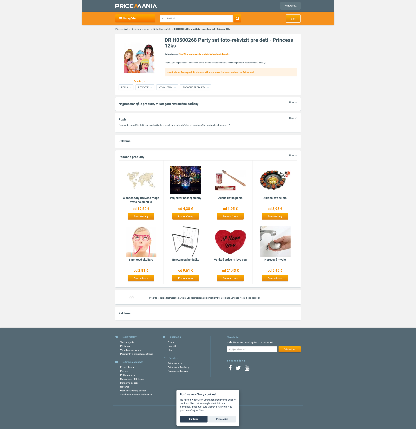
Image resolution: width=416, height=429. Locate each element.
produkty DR (214, 297)
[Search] (237, 18)
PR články (125, 346)
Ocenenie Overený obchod (133, 390)
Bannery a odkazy (129, 383)
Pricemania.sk (122, 29)
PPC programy (127, 375)
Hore (291, 102)
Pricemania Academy (178, 367)
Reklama (124, 386)
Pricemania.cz (175, 363)
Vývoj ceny (165, 87)
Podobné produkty (194, 87)
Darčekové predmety (140, 29)
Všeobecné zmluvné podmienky (136, 394)
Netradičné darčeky (162, 29)
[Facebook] (230, 369)
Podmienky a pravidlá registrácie (136, 354)
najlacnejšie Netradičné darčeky (243, 297)
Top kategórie (127, 342)
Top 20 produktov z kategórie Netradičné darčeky (204, 54)
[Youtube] (247, 369)
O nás (171, 342)
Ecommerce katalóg (178, 371)
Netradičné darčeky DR (178, 297)
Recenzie (143, 87)
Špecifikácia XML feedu (132, 379)
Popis (124, 87)
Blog (293, 18)
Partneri (124, 371)
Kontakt (172, 346)
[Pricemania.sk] (136, 6)
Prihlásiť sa (290, 6)
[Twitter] (238, 369)
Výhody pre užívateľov (131, 350)
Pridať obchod (127, 367)
